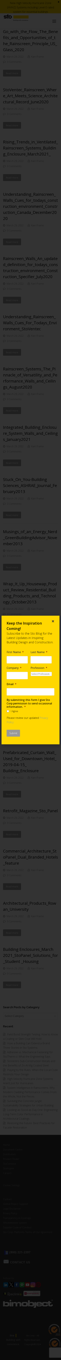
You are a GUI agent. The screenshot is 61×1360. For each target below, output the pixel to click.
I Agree (14, 711)
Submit (13, 733)
